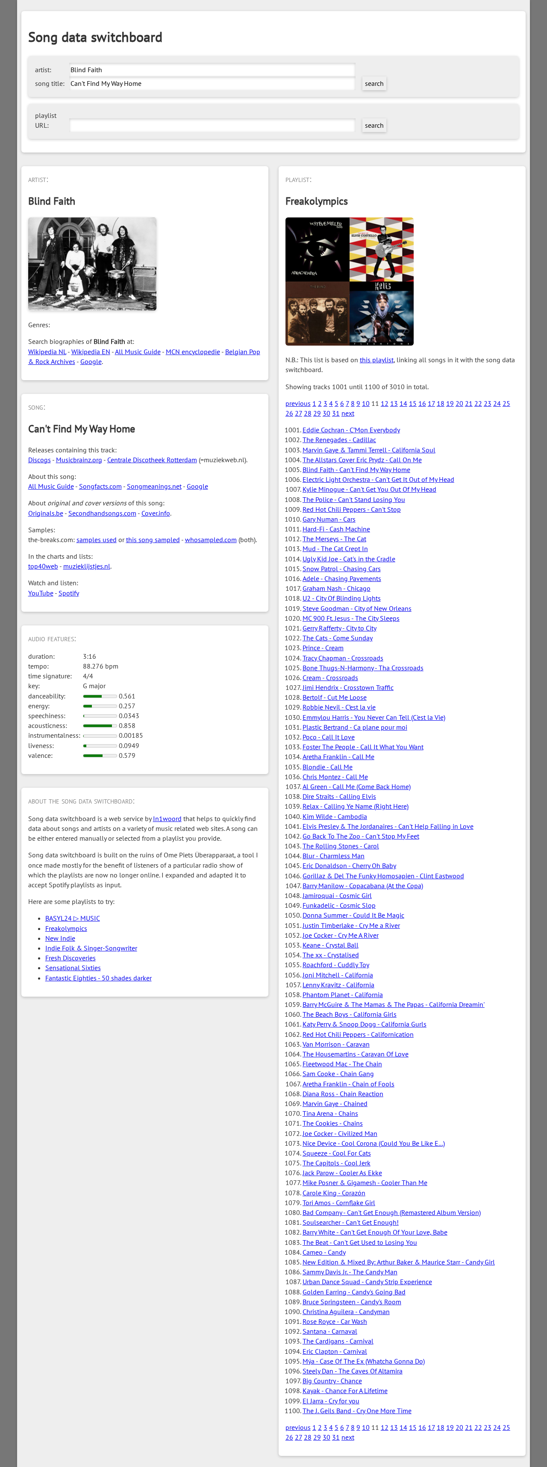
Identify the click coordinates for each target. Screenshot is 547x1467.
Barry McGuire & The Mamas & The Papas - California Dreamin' (394, 1004)
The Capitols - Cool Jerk (337, 1163)
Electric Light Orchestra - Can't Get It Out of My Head (378, 479)
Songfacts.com (100, 486)
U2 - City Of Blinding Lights (342, 598)
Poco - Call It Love (329, 737)
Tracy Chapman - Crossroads (343, 658)
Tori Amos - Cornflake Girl (339, 1202)
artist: (43, 69)
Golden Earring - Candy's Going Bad (354, 1292)
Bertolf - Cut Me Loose (335, 697)
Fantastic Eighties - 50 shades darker (98, 978)
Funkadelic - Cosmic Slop (339, 905)
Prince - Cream (323, 647)
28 (308, 413)
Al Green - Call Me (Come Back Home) (357, 786)
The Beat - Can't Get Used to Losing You (360, 1242)
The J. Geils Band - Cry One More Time (357, 1410)
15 (413, 403)
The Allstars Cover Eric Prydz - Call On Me (362, 459)
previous (298, 403)
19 (450, 403)
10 (366, 403)
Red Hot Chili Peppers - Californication (358, 1034)
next (347, 413)
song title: (50, 83)
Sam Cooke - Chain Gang (338, 1073)
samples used (96, 539)
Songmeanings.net (154, 486)
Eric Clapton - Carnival (335, 1351)
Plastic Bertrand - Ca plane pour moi (355, 727)
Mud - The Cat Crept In (335, 548)
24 (497, 403)
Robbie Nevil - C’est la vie (339, 707)
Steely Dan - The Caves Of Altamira (353, 1371)
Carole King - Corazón (334, 1192)
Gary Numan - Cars (329, 519)
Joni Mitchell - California (338, 975)
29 (317, 413)
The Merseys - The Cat (334, 538)
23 (487, 403)
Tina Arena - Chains (330, 1113)
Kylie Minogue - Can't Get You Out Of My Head (369, 489)
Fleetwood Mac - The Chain (342, 1063)
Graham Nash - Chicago (337, 588)
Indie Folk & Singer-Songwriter (91, 948)
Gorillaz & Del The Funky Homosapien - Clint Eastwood (383, 875)
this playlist (377, 359)
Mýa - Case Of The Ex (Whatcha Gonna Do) (364, 1361)
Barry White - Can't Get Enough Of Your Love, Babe (375, 1232)
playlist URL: (45, 120)
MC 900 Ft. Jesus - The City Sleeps (351, 618)
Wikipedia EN (90, 351)
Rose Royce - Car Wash (335, 1321)
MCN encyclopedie (193, 351)
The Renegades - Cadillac (339, 439)
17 (431, 403)
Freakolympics (66, 928)
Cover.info (155, 513)
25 (506, 403)
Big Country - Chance (332, 1380)
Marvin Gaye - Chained (335, 1103)
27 (298, 413)
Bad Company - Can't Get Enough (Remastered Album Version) (392, 1212)
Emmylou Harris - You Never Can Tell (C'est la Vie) (374, 717)
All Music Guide (138, 351)
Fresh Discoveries (70, 958)
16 (422, 403)
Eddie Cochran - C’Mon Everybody (351, 429)
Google (91, 361)
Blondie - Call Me (328, 767)
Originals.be (45, 513)
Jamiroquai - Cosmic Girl (337, 895)
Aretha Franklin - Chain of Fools (348, 1084)
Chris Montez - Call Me (335, 776)
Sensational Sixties (73, 967)
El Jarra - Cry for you (331, 1401)
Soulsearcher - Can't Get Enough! (351, 1222)
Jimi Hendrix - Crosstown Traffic (348, 687)
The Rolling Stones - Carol (341, 846)
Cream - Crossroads (330, 677)
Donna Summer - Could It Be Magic (353, 915)
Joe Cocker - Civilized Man (340, 1133)
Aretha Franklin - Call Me (338, 756)
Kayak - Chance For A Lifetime (345, 1390)
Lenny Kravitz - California (338, 984)
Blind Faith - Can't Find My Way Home (356, 469)
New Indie (60, 938)
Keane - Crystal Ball (331, 945)
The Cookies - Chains (333, 1123)
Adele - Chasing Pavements (342, 578)
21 (469, 403)
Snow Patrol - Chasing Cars (342, 568)
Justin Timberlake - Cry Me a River (351, 925)
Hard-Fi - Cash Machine (336, 529)
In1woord (167, 818)
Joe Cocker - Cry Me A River (341, 935)
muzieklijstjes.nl (86, 566)
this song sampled (153, 539)
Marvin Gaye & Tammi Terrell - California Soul (369, 450)
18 (440, 403)
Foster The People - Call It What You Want (363, 746)
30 (326, 413)
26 (289, 413)
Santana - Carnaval (330, 1331)
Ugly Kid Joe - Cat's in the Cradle (349, 559)
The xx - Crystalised (331, 955)
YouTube (40, 593)
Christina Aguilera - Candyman (346, 1311)
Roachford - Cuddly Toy (336, 964)
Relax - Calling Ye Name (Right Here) (356, 806)
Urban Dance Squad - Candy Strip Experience (367, 1281)
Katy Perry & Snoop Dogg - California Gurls (364, 1024)
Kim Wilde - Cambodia (335, 816)
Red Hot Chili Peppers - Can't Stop (352, 509)
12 (384, 403)
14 (403, 403)
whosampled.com (211, 539)
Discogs (39, 459)
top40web (43, 566)
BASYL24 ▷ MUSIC (72, 918)
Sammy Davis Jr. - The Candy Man (350, 1271)
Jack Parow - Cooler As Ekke (342, 1172)
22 (478, 403)
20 (459, 403)
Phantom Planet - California (343, 994)
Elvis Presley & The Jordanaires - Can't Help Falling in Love (388, 826)
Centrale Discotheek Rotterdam (152, 459)
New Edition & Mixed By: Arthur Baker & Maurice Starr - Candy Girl (399, 1262)
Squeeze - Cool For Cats (337, 1153)
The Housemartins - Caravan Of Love (356, 1054)
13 (394, 403)
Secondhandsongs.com (102, 513)
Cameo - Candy (324, 1252)
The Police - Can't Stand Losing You (354, 499)
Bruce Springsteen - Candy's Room (352, 1301)
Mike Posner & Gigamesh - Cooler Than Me (365, 1182)
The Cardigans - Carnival (338, 1341)
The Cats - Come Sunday (338, 638)
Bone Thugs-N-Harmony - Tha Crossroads (363, 667)
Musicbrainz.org (79, 459)
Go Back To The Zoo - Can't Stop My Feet (361, 836)
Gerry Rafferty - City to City (339, 628)
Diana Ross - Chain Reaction (343, 1093)
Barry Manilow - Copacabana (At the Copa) (363, 885)
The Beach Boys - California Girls (350, 1014)
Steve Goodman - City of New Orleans (357, 608)
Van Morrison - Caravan (336, 1044)
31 (336, 413)
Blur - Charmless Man (334, 855)
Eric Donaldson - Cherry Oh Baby (349, 865)
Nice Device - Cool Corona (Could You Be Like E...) (374, 1143)
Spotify (69, 593)
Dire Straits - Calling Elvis (339, 796)
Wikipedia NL (47, 351)
